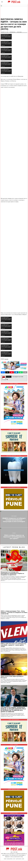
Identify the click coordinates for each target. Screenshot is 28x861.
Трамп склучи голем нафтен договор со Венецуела (12, 677)
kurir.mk (6, 359)
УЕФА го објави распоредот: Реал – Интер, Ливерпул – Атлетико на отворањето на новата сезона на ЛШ (14, 612)
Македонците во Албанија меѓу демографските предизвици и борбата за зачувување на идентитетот (12, 573)
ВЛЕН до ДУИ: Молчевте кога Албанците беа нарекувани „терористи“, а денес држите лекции (13, 645)
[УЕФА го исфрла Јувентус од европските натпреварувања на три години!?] (14, 535)
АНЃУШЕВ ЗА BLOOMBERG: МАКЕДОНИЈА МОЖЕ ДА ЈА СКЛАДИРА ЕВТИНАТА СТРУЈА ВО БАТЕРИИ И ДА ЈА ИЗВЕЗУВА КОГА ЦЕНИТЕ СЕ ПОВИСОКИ (13, 709)
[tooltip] (3, 372)
